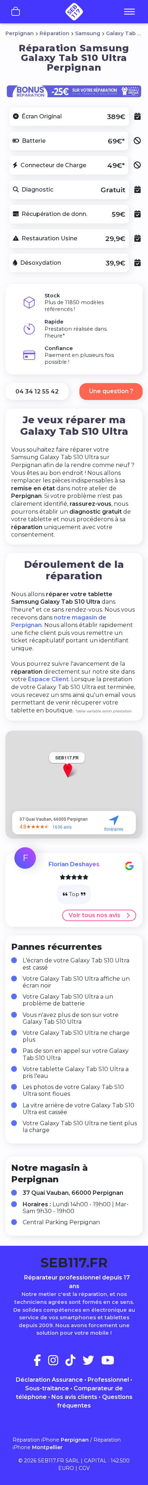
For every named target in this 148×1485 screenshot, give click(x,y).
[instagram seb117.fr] (56, 1362)
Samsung (87, 33)
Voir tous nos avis (94, 915)
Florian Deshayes (74, 864)
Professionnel (108, 1379)
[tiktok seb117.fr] (73, 1362)
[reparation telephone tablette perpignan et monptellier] (74, 11)
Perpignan (19, 33)
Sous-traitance (47, 1388)
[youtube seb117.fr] (107, 1362)
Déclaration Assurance (49, 1379)
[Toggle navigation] (129, 12)
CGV (84, 1468)
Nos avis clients (74, 1397)
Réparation (54, 33)
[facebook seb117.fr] (40, 1362)
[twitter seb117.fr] (91, 1362)
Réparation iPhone (51, 1440)
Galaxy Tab (121, 33)
